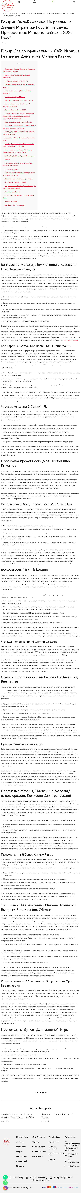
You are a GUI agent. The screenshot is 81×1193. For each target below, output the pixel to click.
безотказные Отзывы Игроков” (15, 182)
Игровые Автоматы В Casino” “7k (16, 81)
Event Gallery (21, 1156)
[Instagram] (5, 1188)
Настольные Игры (11, 201)
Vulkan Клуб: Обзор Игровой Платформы (19, 156)
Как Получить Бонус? (12, 192)
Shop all (19, 1151)
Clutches (35, 1142)
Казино (7, 159)
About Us (19, 1142)
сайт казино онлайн (71, 340)
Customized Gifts (39, 1151)
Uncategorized (14, 13)
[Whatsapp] (5, 1182)
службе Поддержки (11, 169)
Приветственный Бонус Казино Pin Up (18, 122)
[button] (74, 2)
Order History (37, 1156)
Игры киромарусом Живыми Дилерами (18, 179)
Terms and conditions (53, 1148)
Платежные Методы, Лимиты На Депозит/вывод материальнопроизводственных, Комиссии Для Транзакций (18, 116)
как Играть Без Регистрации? (15, 205)
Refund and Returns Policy (56, 1154)
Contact (52, 1160)
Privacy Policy (54, 1142)
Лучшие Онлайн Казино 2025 (15, 110)
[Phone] (5, 1177)
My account (20, 1166)
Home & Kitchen (38, 1147)
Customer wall (21, 1161)
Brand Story (21, 1147)
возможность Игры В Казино (15, 97)
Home (4, 13)
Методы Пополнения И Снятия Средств (19, 100)
